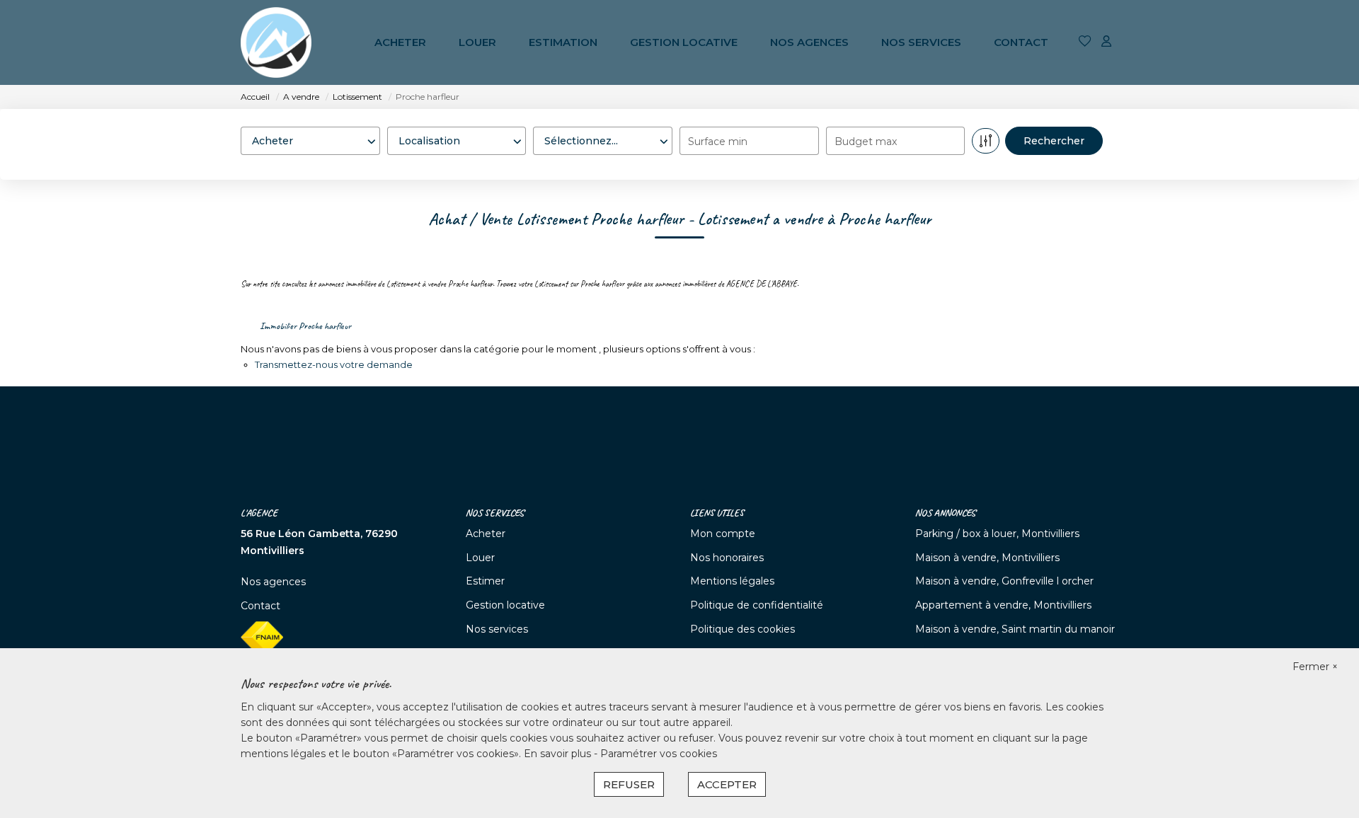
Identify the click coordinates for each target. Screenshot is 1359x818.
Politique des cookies (742, 629)
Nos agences (809, 42)
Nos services (921, 42)
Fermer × (1315, 666)
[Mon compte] (1106, 42)
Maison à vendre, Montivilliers (987, 557)
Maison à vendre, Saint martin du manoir (1015, 629)
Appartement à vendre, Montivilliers (1003, 605)
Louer (477, 42)
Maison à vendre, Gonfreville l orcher (1004, 581)
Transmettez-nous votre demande (334, 364)
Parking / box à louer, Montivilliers (997, 533)
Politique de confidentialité (756, 605)
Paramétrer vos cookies (658, 753)
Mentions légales (732, 581)
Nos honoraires (727, 557)
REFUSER (629, 784)
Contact (1021, 42)
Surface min (717, 141)
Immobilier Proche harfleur (305, 326)
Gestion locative (684, 42)
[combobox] (310, 140)
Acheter (400, 42)
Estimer (485, 581)
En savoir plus (559, 753)
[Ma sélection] (1085, 42)
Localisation (421, 113)
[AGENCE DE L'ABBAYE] (276, 42)
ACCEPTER (727, 784)
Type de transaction (294, 113)
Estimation (563, 42)
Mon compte (722, 533)
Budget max (866, 141)
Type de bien (570, 113)
